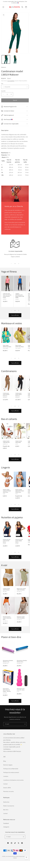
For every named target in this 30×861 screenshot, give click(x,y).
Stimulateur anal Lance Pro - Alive (20, 689)
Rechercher (6, 802)
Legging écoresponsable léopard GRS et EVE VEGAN (19, 295)
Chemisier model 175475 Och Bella (21, 617)
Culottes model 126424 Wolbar (6, 589)
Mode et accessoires (8, 806)
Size (2, 83)
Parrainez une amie (8, 791)
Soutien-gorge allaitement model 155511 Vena (19, 491)
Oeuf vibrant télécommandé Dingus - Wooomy (7, 690)
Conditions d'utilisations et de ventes (13, 780)
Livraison (5, 776)
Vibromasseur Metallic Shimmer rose (8, 661)
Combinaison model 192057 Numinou (18, 394)
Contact (5, 784)
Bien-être (5, 809)
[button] (3, 7)
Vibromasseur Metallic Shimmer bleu (22, 661)
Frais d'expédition (10, 80)
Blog (4, 761)
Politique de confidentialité (10, 768)
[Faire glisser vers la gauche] (11, 263)
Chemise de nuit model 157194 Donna (6, 541)
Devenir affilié (7, 787)
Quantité (3, 91)
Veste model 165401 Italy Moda (19, 346)
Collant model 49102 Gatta (18, 441)
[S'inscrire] (25, 724)
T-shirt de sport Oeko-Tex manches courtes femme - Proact (7, 295)
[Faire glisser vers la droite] (18, 263)
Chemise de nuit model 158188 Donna (19, 541)
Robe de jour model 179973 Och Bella (21, 589)
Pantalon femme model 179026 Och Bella (7, 618)
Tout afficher (15, 315)
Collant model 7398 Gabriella (6, 441)
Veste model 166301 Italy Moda (7, 346)
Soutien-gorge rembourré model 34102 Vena (7, 491)
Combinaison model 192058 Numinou (6, 394)
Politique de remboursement (11, 772)
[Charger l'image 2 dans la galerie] (15, 59)
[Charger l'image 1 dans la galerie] (6, 59)
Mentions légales (7, 765)
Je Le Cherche (8, 856)
